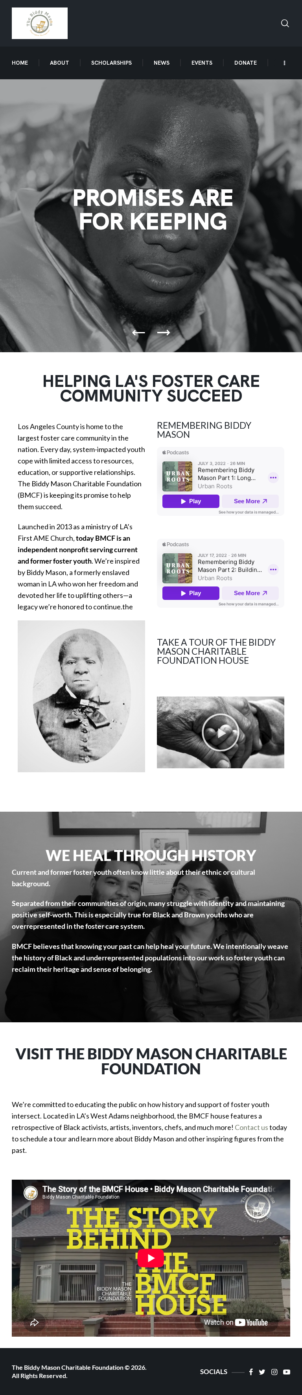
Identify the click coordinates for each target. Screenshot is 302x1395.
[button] (220, 732)
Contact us (251, 1127)
